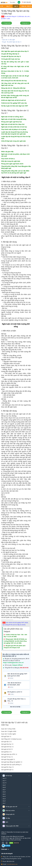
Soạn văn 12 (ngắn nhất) (8, 731)
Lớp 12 (16, 6)
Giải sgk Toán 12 (6, 736)
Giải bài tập (8, 775)
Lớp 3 (4, 798)
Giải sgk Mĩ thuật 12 (7, 770)
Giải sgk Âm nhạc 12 (7, 767)
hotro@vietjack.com (12, 864)
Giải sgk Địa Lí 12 (6, 752)
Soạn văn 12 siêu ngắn (8, 39)
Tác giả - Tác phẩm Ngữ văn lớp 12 (11, 42)
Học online (27, 2)
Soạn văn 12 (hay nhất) (8, 729)
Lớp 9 (4, 785)
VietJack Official (17, 665)
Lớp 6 (4, 792)
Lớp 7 (4, 789)
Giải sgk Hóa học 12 (7, 744)
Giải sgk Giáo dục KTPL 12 (9, 754)
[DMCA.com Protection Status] (14, 843)
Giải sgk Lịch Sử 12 (7, 749)
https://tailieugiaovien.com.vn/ (13, 662)
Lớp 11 (8, 6)
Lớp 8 (4, 787)
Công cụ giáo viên (11, 826)
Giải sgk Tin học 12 (7, 757)
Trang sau (25, 23)
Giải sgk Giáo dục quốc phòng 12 (11, 764)
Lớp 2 (4, 801)
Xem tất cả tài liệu (15, 706)
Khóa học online (10, 810)
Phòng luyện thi (9, 814)
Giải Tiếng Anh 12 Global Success (11, 739)
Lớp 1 (4, 803)
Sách (6, 822)
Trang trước (7, 23)
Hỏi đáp (7, 818)
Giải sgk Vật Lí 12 (6, 741)
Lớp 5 (4, 794)
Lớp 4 (4, 796)
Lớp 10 (4, 783)
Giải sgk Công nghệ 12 (8, 759)
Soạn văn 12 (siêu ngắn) (8, 734)
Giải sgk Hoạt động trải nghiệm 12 (11, 762)
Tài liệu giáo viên (11, 806)
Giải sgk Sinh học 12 (7, 747)
